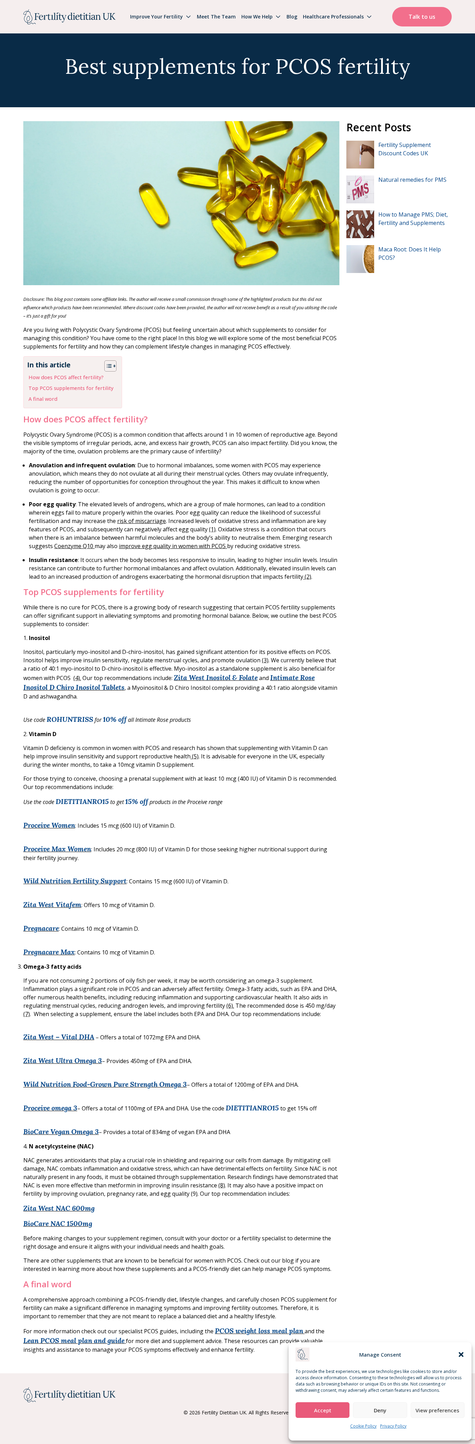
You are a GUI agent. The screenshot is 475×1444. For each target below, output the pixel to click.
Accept (322, 1410)
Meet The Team (216, 16)
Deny (380, 1410)
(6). (230, 1005)
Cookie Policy (363, 1426)
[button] (461, 1354)
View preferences (437, 1410)
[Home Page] (69, 16)
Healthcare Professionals (333, 16)
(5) (195, 756)
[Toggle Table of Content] (107, 366)
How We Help (257, 16)
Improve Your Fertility (156, 16)
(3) (265, 660)
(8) (221, 1185)
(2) (307, 576)
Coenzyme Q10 (74, 546)
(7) (26, 1014)
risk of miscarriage (141, 521)
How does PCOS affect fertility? (66, 377)
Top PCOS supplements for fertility (71, 388)
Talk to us (422, 17)
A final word (43, 399)
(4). (77, 678)
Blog (292, 16)
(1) (212, 529)
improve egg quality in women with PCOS (173, 546)
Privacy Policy (393, 1426)
